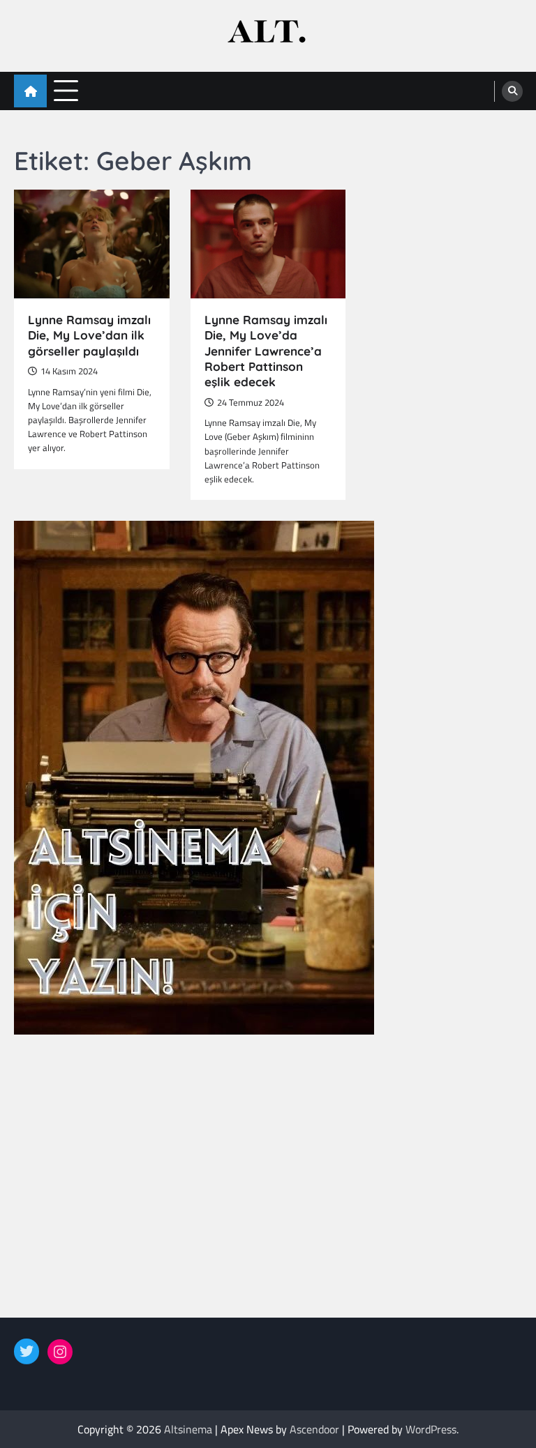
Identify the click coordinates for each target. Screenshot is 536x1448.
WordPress (430, 1429)
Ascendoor (314, 1429)
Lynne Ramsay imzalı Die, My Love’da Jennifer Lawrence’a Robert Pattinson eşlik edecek (265, 350)
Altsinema (188, 1429)
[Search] (512, 91)
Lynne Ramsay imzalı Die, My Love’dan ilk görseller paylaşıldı (89, 335)
